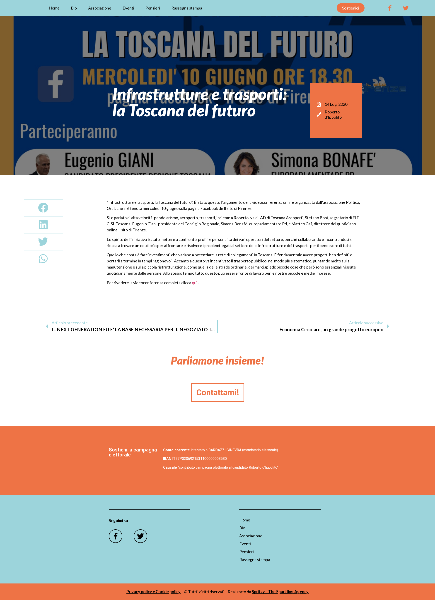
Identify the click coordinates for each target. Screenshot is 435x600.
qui (194, 282)
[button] (43, 207)
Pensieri (152, 7)
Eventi (128, 7)
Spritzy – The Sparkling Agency (280, 591)
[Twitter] (405, 8)
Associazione (99, 7)
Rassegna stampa (186, 7)
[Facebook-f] (390, 8)
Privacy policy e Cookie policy (153, 591)
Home (54, 7)
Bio (74, 7)
